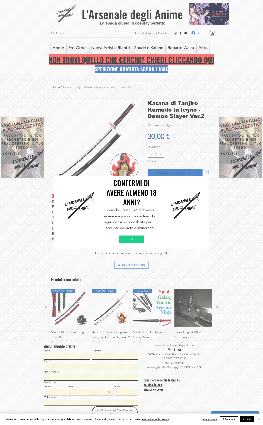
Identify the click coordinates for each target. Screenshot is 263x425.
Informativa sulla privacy (155, 419)
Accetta (247, 419)
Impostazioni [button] (210, 419)
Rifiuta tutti (229, 419)
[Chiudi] (259, 419)
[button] (131, 239)
